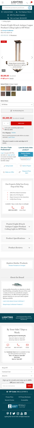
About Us (4, 376)
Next (32, 57)
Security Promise (9, 400)
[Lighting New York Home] (17, 3)
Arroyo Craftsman (7, 30)
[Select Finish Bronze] (13, 88)
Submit (29, 385)
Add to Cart (21, 123)
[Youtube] (22, 413)
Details (12, 78)
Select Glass (4, 101)
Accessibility (24, 400)
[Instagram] (18, 413)
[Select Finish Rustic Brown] (3, 94)
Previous (2, 57)
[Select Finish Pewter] (24, 88)
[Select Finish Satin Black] (8, 94)
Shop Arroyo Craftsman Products (12, 304)
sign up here (11, 155)
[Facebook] (10, 413)
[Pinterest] (8, 413)
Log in (2, 153)
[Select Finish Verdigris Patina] (13, 94)
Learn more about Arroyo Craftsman (13, 301)
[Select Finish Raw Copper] (29, 88)
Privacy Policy (9, 397)
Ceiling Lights (6, 21)
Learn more (11, 137)
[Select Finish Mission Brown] (19, 88)
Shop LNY (5, 368)
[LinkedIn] (25, 413)
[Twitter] (13, 413)
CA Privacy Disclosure (24, 397)
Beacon (29, 159)
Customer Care (6, 372)
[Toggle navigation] (3, 2)
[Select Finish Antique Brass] (3, 88)
